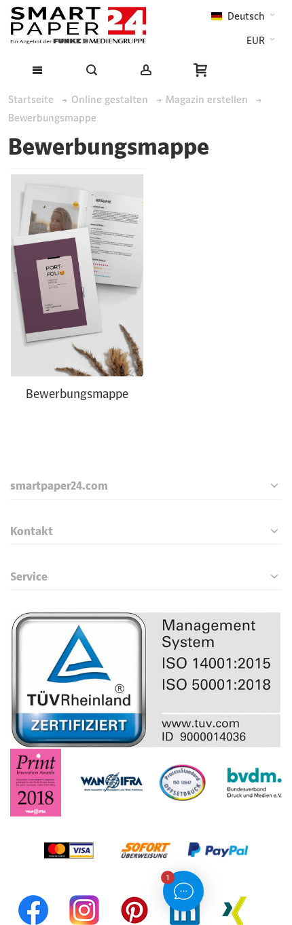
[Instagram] (84, 892)
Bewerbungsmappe (77, 393)
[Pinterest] (134, 892)
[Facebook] (34, 892)
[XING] (235, 892)
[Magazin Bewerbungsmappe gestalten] (77, 275)
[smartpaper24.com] (78, 25)
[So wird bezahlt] (146, 825)
